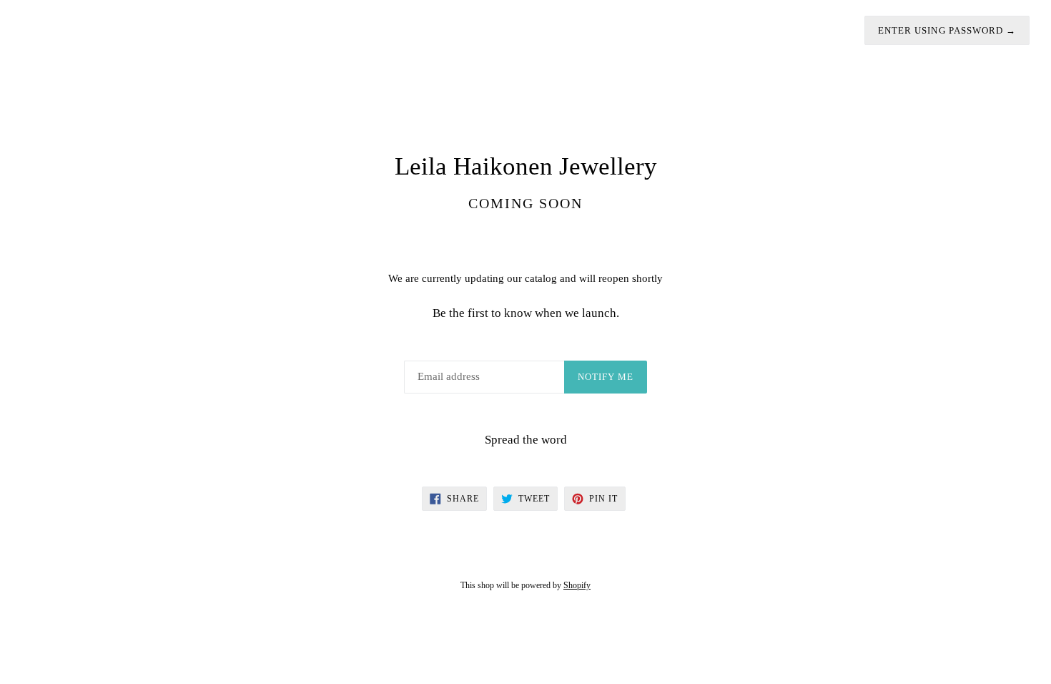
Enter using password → (947, 30)
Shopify (577, 585)
